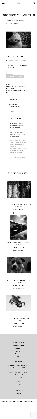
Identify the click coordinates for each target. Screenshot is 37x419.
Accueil (8, 20)
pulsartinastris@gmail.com (19, 377)
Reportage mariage (19, 345)
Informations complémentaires (15, 105)
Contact (18, 351)
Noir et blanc (24, 90)
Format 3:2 (16, 90)
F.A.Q (18, 356)
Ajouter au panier (16, 76)
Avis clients (18, 354)
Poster (8, 92)
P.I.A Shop (15, 20)
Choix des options (19, 213)
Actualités (18, 385)
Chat (14, 86)
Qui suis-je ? (18, 348)
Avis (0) (11, 111)
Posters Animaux (15, 22)
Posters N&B (10, 88)
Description (13, 99)
